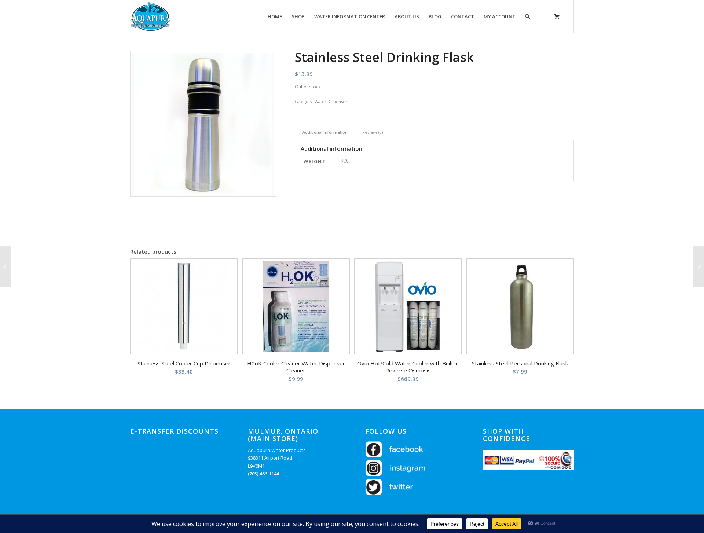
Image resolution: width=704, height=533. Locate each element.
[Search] (527, 16)
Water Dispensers (332, 101)
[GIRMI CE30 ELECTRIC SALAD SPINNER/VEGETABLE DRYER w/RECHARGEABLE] (5, 266)
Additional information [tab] (325, 132)
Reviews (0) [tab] (372, 132)
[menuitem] (275, 16)
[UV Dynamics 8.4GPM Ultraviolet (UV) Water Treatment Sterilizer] (698, 266)
